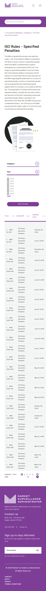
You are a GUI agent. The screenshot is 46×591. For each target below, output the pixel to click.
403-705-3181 (9, 527)
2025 (12, 181)
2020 (12, 193)
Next (37, 477)
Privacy (8, 581)
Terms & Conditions (13, 584)
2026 (12, 179)
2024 (12, 184)
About (7, 579)
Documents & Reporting (14, 33)
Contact (8, 577)
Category (20, 216)
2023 (12, 186)
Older (9, 196)
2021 (11, 191)
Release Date (36, 216)
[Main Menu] (40, 5)
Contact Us (23, 527)
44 (28, 477)
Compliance (28, 33)
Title (7, 216)
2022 (12, 188)
